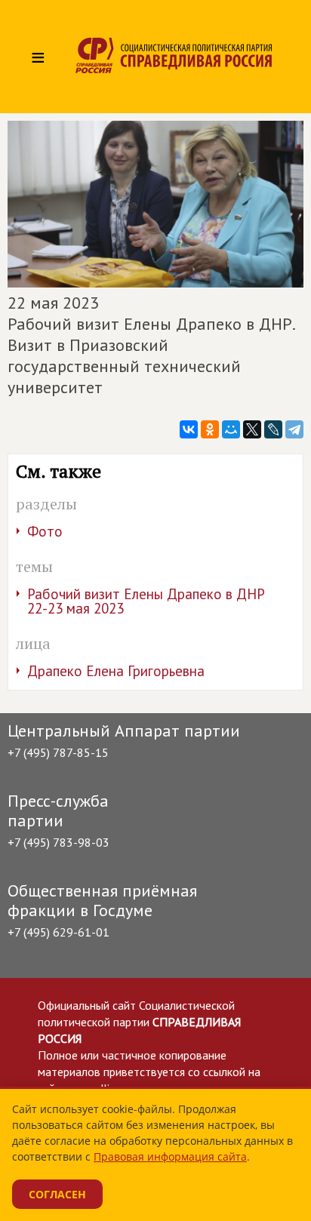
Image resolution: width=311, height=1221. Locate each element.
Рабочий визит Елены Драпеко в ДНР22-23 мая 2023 (146, 601)
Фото (45, 531)
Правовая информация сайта (170, 1156)
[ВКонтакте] (189, 429)
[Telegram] (294, 429)
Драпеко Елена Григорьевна (116, 671)
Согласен (57, 1194)
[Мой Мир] (231, 429)
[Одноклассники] (210, 429)
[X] (252, 429)
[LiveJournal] (273, 429)
